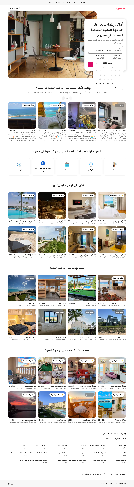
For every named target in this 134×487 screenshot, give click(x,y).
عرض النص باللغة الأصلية (56, 2)
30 (116, 87)
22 (119, 83)
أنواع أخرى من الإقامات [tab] (119, 438)
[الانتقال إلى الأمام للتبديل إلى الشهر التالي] (96, 63)
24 (112, 83)
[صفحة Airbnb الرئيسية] (121, 8)
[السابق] (70, 98)
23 (115, 83)
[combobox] (105, 50)
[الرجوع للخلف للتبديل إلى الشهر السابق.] (119, 63)
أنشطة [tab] (108, 438)
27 (100, 83)
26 (104, 83)
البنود (102, 484)
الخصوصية (109, 484)
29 (119, 87)
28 (96, 83)
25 (108, 83)
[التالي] (63, 98)
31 (111, 87)
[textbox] (114, 58)
